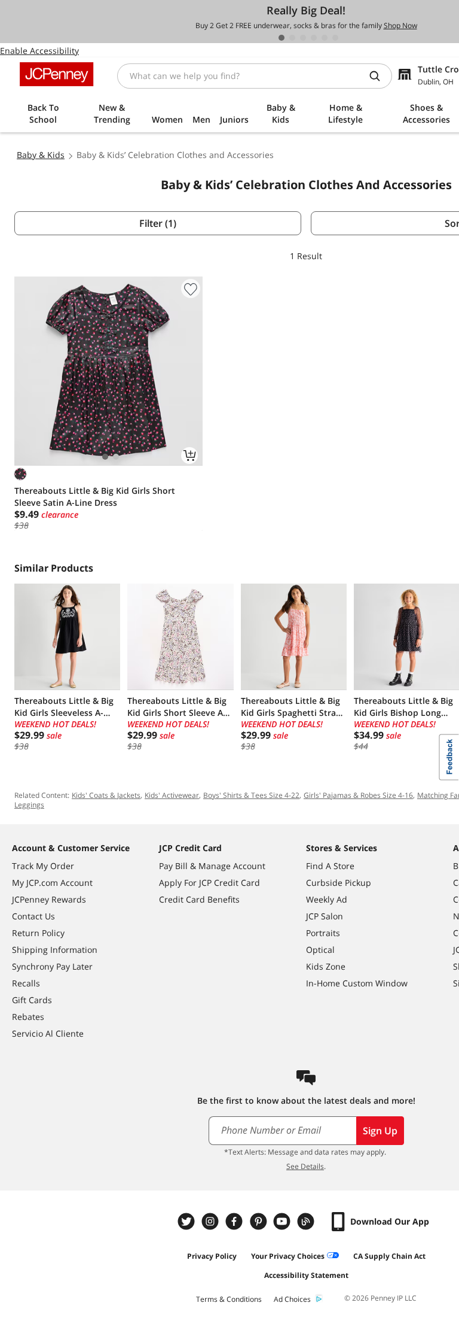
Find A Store (330, 865)
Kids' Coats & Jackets (106, 795)
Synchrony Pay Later (52, 966)
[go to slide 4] (314, 38)
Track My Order (43, 865)
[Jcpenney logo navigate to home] (56, 74)
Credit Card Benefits (199, 899)
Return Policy (38, 933)
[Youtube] (283, 1221)
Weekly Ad (326, 899)
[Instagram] (212, 1221)
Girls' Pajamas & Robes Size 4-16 (358, 795)
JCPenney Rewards (49, 899)
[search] (379, 76)
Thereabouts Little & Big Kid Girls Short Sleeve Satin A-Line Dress (94, 496)
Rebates (28, 1016)
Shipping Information (54, 949)
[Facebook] (235, 1221)
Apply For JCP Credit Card (209, 882)
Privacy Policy (212, 1256)
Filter (157, 223)
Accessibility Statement (306, 1275)
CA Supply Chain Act (389, 1256)
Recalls (26, 983)
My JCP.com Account (52, 882)
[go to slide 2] (292, 38)
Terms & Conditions (229, 1299)
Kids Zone (325, 966)
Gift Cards (32, 1000)
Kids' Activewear (172, 795)
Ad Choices (292, 1299)
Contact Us (33, 916)
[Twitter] (188, 1221)
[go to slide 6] (335, 38)
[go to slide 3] (303, 38)
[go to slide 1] (281, 38)
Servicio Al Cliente (48, 1033)
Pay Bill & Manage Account (212, 865)
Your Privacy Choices (288, 1256)
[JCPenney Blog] (307, 1221)
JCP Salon (324, 916)
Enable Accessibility (39, 50)
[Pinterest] (259, 1221)
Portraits (323, 933)
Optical (320, 949)
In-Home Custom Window (357, 983)
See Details (305, 1166)
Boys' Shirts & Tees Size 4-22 (251, 795)
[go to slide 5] (325, 38)
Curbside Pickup (338, 882)
